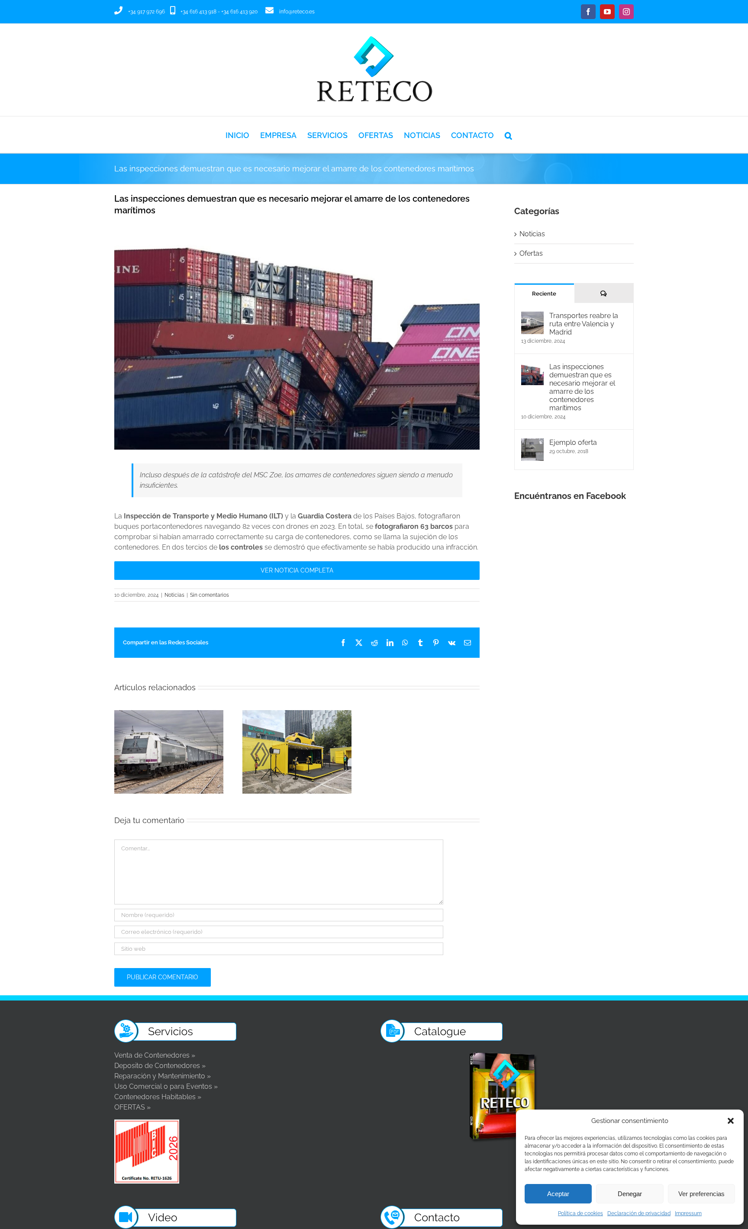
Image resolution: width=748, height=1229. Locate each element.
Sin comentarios (209, 595)
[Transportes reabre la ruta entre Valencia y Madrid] (532, 316)
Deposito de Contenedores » (160, 1066)
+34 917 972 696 (146, 12)
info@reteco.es (297, 12)
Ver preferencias (701, 1193)
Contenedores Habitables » (157, 1097)
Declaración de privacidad (639, 1213)
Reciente (544, 293)
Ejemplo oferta (573, 442)
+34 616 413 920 (239, 12)
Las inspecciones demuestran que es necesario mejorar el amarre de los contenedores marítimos (582, 387)
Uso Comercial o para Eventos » (166, 1086)
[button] (730, 1120)
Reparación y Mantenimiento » (162, 1076)
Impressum (688, 1213)
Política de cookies (580, 1213)
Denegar (630, 1193)
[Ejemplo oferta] (532, 443)
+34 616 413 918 (198, 12)
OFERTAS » (132, 1107)
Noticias (174, 595)
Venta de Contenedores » (154, 1055)
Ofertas (531, 253)
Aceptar (558, 1193)
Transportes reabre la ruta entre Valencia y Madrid (583, 324)
